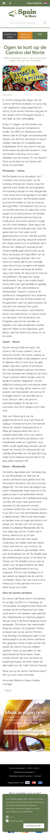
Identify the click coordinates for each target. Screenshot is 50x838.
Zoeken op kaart (10, 35)
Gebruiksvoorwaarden (24, 772)
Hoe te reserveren (17, 768)
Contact (37, 776)
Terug (8, 690)
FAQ (40, 34)
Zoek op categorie (25, 35)
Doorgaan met (34, 826)
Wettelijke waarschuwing (20, 776)
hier (9, 674)
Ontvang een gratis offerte (27, 732)
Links (36, 768)
